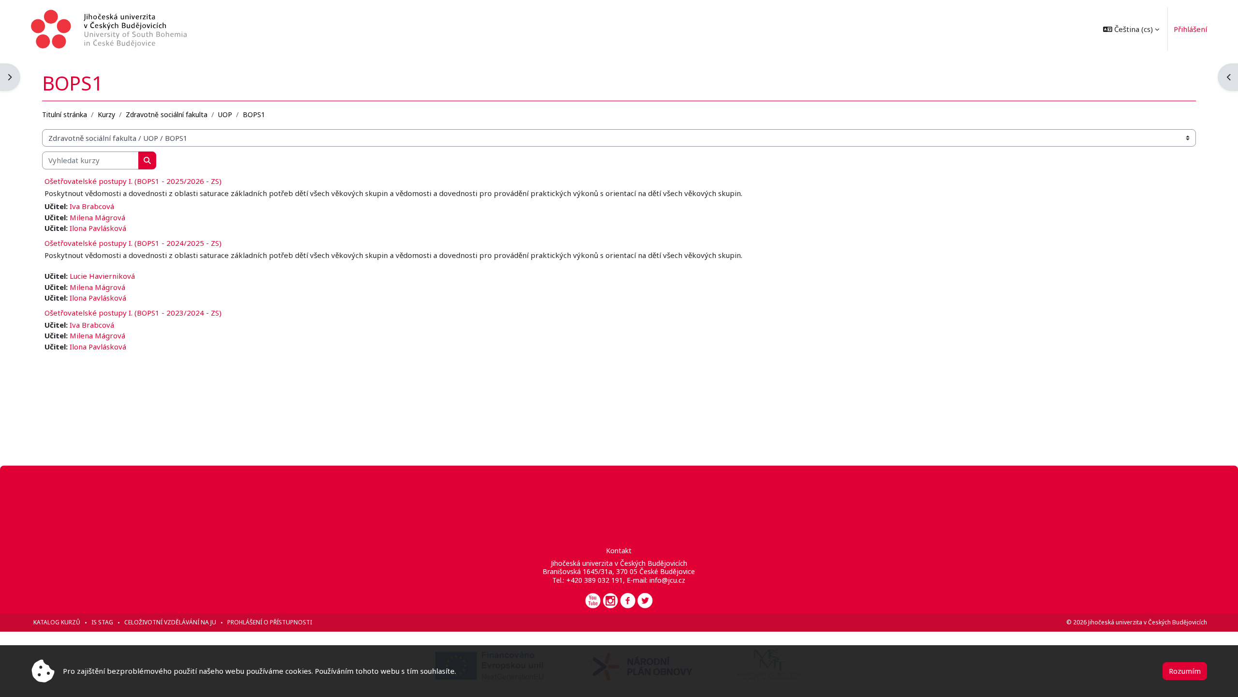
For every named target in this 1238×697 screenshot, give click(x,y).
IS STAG (102, 622)
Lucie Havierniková (102, 276)
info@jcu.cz (667, 580)
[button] (1131, 29)
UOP (225, 114)
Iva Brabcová (92, 206)
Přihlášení (1190, 29)
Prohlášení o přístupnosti (269, 622)
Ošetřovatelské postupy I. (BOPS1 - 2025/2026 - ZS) (132, 181)
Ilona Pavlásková (98, 228)
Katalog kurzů (56, 622)
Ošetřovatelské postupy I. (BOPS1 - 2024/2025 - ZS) (132, 243)
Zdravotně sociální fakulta (166, 114)
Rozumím (1185, 671)
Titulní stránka (64, 114)
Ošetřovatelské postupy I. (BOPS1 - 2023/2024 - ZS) (132, 313)
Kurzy (106, 114)
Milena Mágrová (97, 217)
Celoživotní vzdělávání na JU (170, 622)
